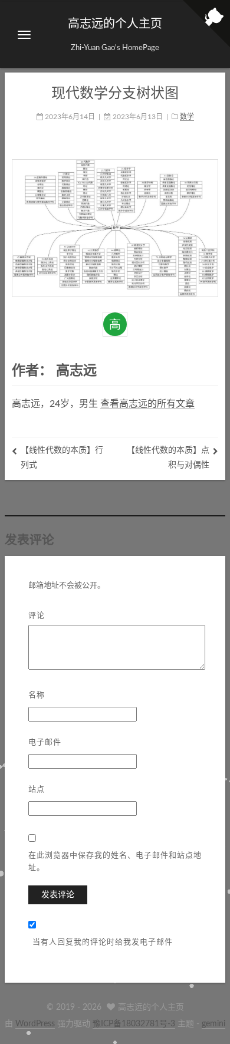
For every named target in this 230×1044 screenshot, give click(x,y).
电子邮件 (44, 741)
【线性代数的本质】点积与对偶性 (168, 457)
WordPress (35, 1024)
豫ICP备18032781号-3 (134, 1024)
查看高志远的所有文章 (147, 404)
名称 (36, 694)
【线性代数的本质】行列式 (62, 457)
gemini (213, 1024)
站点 (36, 788)
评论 (36, 614)
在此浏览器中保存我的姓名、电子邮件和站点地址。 (115, 860)
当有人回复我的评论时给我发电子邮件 (102, 941)
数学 (187, 116)
